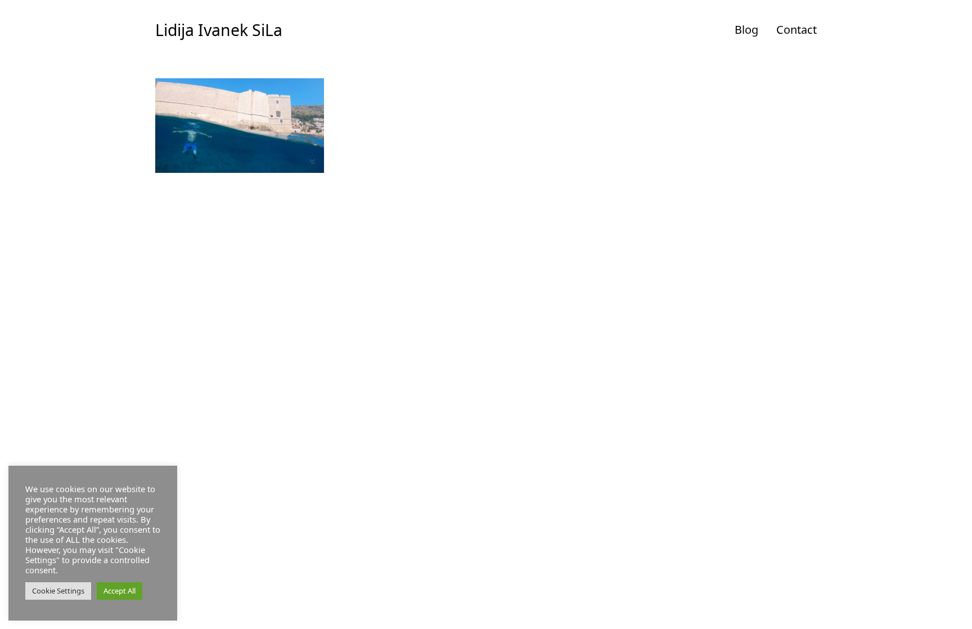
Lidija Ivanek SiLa (218, 30)
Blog (746, 29)
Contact (796, 29)
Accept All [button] (120, 591)
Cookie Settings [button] (58, 591)
